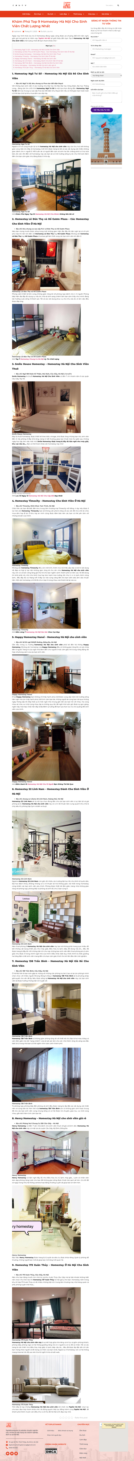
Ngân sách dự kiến (97, 80)
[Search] (119, 5)
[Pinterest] (12, 1453)
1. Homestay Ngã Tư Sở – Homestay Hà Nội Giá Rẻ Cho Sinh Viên (36, 50)
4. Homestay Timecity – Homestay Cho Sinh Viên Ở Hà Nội (34, 56)
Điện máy (83, 1453)
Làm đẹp (63, 14)
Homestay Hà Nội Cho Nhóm (47, 214)
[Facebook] (7, 1453)
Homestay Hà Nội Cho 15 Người (40, 784)
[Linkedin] (16, 1453)
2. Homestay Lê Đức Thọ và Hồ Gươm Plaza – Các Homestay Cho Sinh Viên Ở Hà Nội (43, 52)
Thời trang (77, 14)
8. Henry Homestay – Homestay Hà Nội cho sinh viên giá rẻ (34, 65)
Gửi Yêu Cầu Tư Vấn (102, 110)
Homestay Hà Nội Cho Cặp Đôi (41, 496)
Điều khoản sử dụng (65, 1430)
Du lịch (50, 14)
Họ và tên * (95, 36)
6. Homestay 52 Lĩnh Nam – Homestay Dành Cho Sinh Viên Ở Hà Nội (38, 61)
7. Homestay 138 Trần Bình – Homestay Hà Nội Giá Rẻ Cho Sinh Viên (37, 63)
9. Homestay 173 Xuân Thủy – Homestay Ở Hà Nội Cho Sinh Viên (36, 67)
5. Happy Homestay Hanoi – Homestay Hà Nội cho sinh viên (34, 59)
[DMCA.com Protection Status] (60, 1451)
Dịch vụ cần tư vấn (97, 72)
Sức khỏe (105, 14)
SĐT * (93, 63)
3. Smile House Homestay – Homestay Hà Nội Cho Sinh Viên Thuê (37, 54)
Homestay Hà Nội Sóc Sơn (37, 632)
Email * (93, 54)
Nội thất (82, 1458)
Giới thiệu (26, 14)
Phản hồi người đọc (54, 1435)
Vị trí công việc (96, 45)
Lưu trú (50, 31)
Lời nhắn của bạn (97, 89)
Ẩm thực (37, 14)
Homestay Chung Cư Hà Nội (32, 359)
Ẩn (54, 46)
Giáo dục (91, 14)
